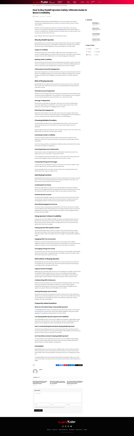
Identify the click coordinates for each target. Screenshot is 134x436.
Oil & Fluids (68, 2)
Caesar (37, 16)
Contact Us (93, 2)
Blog (88, 2)
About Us (49, 429)
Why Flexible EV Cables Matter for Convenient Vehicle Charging (96, 23)
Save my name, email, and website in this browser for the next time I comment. (50, 407)
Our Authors (72, 429)
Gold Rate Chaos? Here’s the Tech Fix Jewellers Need (96, 39)
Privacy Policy (79, 429)
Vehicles (82, 2)
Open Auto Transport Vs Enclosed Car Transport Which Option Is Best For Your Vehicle (57, 382)
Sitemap (85, 429)
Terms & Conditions (63, 429)
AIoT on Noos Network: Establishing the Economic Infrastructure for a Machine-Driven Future (75, 382)
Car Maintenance (52, 2)
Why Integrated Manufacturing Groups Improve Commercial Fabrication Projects (40, 382)
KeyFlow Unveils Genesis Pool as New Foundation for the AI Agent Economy (96, 29)
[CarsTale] (40, 2)
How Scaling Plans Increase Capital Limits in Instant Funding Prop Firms (96, 34)
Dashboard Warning (60, 2)
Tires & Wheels (74, 2)
